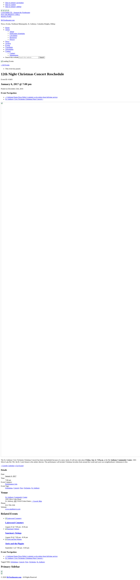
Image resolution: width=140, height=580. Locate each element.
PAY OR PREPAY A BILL (10, 14)
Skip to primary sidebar (13, 7)
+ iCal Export (19, 466)
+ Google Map (37, 501)
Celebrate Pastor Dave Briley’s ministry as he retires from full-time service (31, 97)
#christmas (9, 488)
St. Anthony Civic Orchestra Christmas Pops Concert (24, 99)
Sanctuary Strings (13, 533)
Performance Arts (11, 484)
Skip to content (10, 5)
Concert (16, 488)
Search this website (11, 57)
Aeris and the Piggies (14, 543)
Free (21, 488)
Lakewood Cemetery (14, 523)
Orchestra (27, 488)
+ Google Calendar (7, 466)
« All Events (5, 65)
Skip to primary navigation (14, 3)
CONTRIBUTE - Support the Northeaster (15, 12)
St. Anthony (35, 488)
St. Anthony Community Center (16, 497)
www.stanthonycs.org (12, 509)
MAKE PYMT (6, 16)
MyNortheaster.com (8, 20)
